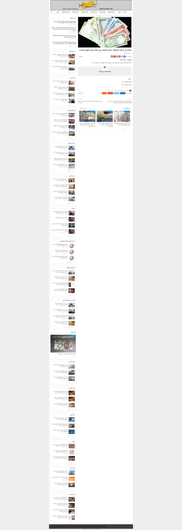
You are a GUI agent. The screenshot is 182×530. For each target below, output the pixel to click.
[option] (63, 345)
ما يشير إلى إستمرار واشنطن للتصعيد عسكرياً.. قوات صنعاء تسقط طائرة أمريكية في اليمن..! (119, 102)
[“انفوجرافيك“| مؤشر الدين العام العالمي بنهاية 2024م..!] (63, 343)
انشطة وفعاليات (111, 12)
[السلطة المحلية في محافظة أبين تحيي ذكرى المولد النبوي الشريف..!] (72, 115)
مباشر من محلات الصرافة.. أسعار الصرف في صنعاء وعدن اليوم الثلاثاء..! (117, 90)
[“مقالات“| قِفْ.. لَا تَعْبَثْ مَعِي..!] (72, 219)
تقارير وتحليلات (75, 12)
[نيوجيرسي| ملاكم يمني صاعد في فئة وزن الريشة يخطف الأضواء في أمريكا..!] (72, 458)
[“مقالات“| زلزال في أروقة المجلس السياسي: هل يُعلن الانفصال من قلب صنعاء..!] (72, 213)
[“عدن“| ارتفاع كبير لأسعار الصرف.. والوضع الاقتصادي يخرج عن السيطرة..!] (105, 116)
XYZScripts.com (97, 529)
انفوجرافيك (73, 335)
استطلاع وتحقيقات (66, 12)
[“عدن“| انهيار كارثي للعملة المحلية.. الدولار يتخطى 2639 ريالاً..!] (122, 116)
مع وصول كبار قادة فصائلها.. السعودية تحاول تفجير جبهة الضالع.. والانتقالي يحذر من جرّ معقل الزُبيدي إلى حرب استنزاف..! (64, 43)
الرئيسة (124, 12)
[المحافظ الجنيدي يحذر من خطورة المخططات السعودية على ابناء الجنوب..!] (72, 121)
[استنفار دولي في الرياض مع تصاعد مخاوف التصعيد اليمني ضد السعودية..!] (72, 180)
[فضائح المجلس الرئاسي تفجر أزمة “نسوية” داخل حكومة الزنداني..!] (72, 101)
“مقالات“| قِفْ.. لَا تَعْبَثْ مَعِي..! (61, 217)
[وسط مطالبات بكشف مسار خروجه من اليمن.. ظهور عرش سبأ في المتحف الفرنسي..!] (72, 499)
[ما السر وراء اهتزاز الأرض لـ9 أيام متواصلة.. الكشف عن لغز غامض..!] (72, 419)
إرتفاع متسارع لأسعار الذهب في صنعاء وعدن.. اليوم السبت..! (90, 102)
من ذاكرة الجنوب (93, 12)
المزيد (58, 12)
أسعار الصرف (127, 111)
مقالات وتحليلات (84, 12)
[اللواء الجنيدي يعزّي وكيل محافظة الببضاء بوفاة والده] (72, 127)
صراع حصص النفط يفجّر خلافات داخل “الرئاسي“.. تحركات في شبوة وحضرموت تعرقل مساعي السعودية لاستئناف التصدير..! (63, 29)
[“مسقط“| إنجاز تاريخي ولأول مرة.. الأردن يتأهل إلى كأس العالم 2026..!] (72, 452)
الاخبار (119, 12)
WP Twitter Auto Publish (86, 529)
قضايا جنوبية (102, 12)
